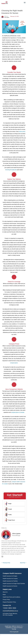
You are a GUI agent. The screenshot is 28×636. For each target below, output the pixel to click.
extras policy (22, 131)
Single (9, 503)
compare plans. (14, 363)
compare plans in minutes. (17, 412)
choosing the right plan (11, 169)
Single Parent (11, 520)
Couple (10, 509)
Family (10, 514)
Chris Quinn (16, 533)
